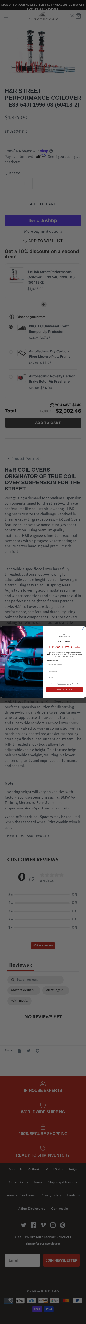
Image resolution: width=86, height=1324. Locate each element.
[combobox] (64, 665)
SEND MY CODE (64, 690)
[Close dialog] (83, 628)
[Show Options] (81, 665)
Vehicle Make (52, 661)
